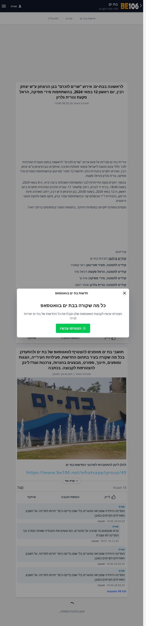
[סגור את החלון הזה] (124, 293)
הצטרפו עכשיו (70, 328)
